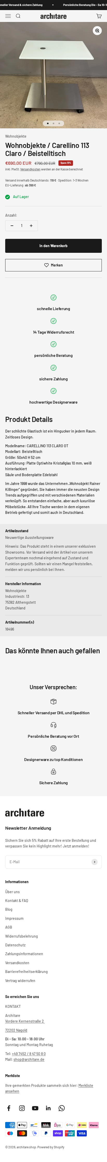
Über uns (12, 892)
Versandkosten (30, 169)
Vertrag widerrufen (20, 980)
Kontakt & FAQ (16, 900)
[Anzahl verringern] (11, 226)
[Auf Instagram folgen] (21, 1108)
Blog (8, 909)
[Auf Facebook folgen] (8, 1108)
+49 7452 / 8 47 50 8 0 (29, 1053)
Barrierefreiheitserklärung (26, 971)
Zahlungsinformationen (24, 954)
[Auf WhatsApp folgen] (61, 1108)
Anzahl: (11, 215)
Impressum (14, 918)
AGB (8, 927)
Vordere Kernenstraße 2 (25, 1021)
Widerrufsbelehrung (21, 936)
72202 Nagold (16, 1030)
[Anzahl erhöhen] (31, 226)
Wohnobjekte (15, 136)
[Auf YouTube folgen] (35, 1108)
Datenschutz (15, 945)
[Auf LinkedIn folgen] (48, 1108)
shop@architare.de (29, 1059)
